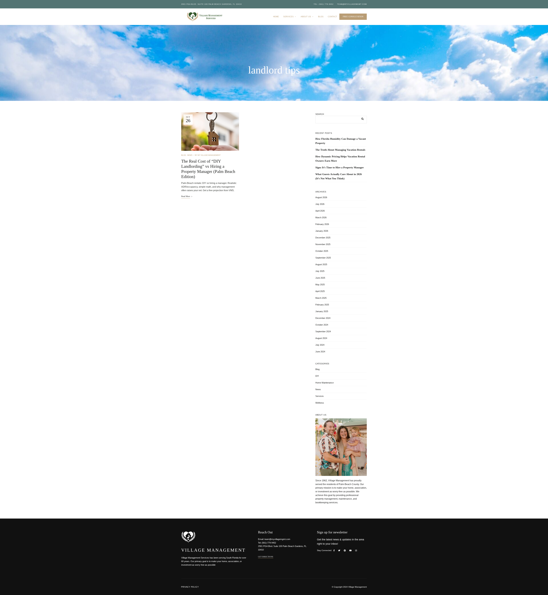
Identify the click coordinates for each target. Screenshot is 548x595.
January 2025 (321, 311)
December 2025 (322, 237)
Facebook (334, 550)
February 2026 (322, 224)
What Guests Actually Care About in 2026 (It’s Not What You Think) (338, 176)
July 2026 (319, 204)
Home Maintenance (324, 382)
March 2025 (321, 298)
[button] (353, 17)
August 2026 (321, 197)
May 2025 (320, 284)
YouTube (350, 550)
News (189, 155)
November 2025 (322, 244)
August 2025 (321, 264)
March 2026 (321, 217)
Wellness (319, 403)
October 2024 (321, 325)
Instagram (356, 550)
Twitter (339, 550)
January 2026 (321, 231)
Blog (183, 155)
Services (319, 396)
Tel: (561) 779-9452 (324, 4)
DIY (317, 376)
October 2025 (321, 251)
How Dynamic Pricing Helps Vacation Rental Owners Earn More (340, 158)
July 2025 (319, 271)
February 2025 (322, 304)
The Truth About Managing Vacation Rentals (340, 149)
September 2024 (323, 331)
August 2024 (321, 338)
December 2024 (322, 318)
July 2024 (319, 345)
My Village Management (209, 155)
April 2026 (320, 211)
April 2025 (320, 291)
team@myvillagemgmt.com (352, 4)
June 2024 (320, 351)
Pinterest (345, 550)
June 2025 (320, 278)
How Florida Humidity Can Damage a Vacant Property (340, 141)
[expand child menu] (296, 15)
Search (319, 114)
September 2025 (323, 257)
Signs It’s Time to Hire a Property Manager (339, 167)
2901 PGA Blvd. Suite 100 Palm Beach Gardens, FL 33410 (211, 4)
